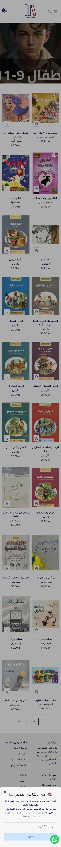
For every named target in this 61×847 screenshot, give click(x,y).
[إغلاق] (5, 792)
